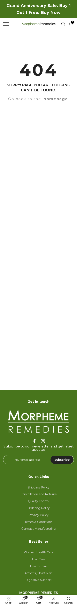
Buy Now (51, 12)
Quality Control (38, 501)
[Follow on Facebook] (34, 441)
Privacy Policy (38, 515)
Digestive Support (38, 580)
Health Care (38, 566)
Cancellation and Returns (38, 494)
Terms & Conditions (38, 522)
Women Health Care (38, 552)
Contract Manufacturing (38, 529)
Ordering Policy (39, 508)
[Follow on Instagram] (43, 441)
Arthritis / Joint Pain (39, 573)
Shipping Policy (38, 487)
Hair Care (38, 559)
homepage (56, 99)
